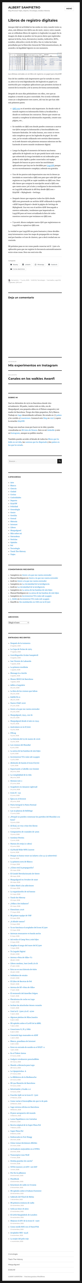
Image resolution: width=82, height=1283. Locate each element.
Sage (20, 415)
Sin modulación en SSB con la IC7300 (34, 602)
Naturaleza (15, 536)
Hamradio (50, 280)
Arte (12, 482)
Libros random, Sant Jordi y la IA (24, 963)
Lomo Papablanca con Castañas (23, 1119)
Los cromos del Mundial (20, 745)
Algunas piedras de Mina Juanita (24, 1017)
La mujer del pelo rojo (19, 1239)
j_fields (13, 599)
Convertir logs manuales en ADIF (24, 1035)
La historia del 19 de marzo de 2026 (25, 739)
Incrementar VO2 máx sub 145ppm (37, 596)
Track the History (17, 898)
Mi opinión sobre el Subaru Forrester (25, 1191)
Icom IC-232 (15, 793)
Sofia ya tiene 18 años (19, 1209)
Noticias (13, 539)
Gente (12, 512)
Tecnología (41, 280)
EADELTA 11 (15, 697)
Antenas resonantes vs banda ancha (25, 933)
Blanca (13, 485)
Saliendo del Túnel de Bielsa (22, 1197)
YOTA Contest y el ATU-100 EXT (23, 1167)
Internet (14, 524)
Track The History (18, 551)
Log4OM (58, 280)
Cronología (13, 1254)
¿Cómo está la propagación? (22, 868)
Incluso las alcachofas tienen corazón (26, 1005)
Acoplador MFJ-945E (19, 1233)
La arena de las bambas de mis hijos (37, 590)
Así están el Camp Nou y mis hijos (24, 939)
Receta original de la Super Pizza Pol (25, 1125)
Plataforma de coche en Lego (22, 999)
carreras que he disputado (36, 442)
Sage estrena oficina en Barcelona (24, 1107)
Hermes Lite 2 (16, 781)
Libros (13, 527)
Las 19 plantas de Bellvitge (21, 811)
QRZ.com (16, 109)
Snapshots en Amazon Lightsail (23, 787)
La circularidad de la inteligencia (35, 584)
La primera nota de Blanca (21, 862)
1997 (52, 418)
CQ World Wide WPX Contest (22, 850)
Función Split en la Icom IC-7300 (24, 1095)
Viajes (12, 554)
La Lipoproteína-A (18, 1071)
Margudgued (15, 530)
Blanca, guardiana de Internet (23, 1041)
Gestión (13, 515)
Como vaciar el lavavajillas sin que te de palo (29, 1101)
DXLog (13, 733)
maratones (25, 418)
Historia (13, 521)
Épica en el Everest (18, 799)
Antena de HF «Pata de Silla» (22, 987)
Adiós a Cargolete (17, 685)
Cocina (13, 494)
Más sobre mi (16, 533)
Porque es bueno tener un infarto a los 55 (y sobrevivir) (33, 856)
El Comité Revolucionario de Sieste (25, 874)
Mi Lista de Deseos (29, 430)
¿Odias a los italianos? (19, 904)
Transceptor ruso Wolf (19, 1155)
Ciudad (13, 491)
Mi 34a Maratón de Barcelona (22, 1083)
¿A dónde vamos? (17, 921)
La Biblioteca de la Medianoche (23, 1077)
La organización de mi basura (22, 892)
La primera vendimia (19, 667)
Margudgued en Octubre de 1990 (24, 880)
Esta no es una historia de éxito (23, 969)
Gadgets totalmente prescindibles (24, 1059)
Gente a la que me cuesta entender (36, 575)
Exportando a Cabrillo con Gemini (24, 769)
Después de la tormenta (20, 643)
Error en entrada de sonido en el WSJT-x (27, 1047)
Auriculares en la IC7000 (20, 727)
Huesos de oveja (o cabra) (21, 844)
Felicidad (14, 506)
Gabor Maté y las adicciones (22, 886)
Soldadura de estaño (19, 975)
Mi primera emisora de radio (22, 1203)
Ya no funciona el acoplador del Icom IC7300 (29, 927)
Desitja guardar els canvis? (21, 1161)
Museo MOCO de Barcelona (21, 679)
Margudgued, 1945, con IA (21, 715)
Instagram (15, 433)
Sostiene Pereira (17, 838)
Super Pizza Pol (16, 1131)
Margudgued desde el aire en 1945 (24, 721)
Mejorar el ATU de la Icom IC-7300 (24, 1221)
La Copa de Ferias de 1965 (21, 649)
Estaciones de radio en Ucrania (23, 1185)
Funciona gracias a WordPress (34, 1277)
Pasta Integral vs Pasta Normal (23, 805)
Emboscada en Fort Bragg (21, 1137)
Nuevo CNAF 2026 (18, 703)
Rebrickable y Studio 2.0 (20, 1089)
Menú (69, 9)
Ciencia (13, 488)
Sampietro (15, 280)
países (59, 415)
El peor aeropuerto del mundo (23, 1113)
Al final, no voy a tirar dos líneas (23, 826)
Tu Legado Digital (17, 951)
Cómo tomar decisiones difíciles (23, 1143)
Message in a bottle (18, 673)
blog (45, 418)
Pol (11, 545)
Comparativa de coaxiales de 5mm (24, 832)
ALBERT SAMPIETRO (24, 7)
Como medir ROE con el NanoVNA (24, 1227)
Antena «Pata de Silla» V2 (21, 957)
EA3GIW (34, 280)
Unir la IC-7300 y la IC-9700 (22, 1011)
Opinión (13, 542)
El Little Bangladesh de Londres (23, 1215)
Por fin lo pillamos (18, 1173)
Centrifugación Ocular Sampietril (24, 655)
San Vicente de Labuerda (20, 661)
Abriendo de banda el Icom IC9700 (24, 763)
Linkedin (51, 430)
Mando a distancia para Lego (22, 1065)
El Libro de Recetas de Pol (21, 981)
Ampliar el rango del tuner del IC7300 (26, 945)
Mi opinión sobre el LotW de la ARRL (25, 1023)
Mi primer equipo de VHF (20, 915)
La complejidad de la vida (20, 775)
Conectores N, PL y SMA (20, 1029)
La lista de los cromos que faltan (23, 691)
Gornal (13, 518)
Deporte (13, 500)
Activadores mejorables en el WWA (25, 1149)
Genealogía (15, 509)
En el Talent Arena (18, 1053)
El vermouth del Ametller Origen (24, 993)
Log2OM (50, 165)
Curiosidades (15, 497)
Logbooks (11, 282)
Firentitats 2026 (17, 909)
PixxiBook (14, 1179)
